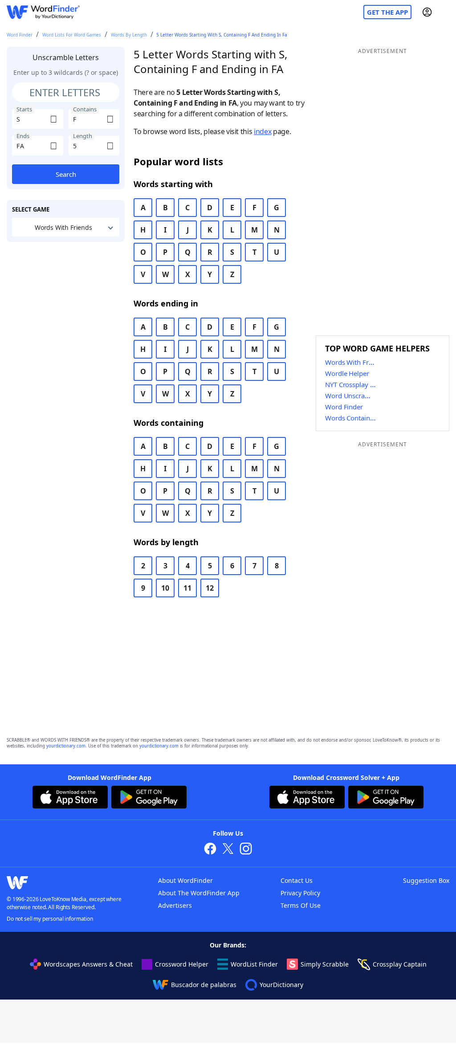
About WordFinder (185, 880)
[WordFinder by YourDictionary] (43, 12)
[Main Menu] (446, 12)
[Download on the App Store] (70, 798)
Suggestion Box (426, 880)
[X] (228, 849)
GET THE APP (387, 12)
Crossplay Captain (400, 964)
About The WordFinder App (199, 893)
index (262, 131)
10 (165, 588)
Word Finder (20, 34)
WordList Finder (254, 964)
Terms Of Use (301, 905)
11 (187, 588)
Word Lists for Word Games (71, 34)
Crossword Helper (181, 964)
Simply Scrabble (325, 964)
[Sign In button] (427, 12)
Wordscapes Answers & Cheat (88, 964)
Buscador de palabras (203, 984)
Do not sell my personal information (50, 918)
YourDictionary (281, 984)
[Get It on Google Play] (149, 798)
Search (66, 174)
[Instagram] (246, 849)
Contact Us (297, 880)
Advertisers (175, 905)
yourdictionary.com (66, 746)
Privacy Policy (300, 893)
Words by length (129, 34)
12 (210, 588)
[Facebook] (210, 849)
